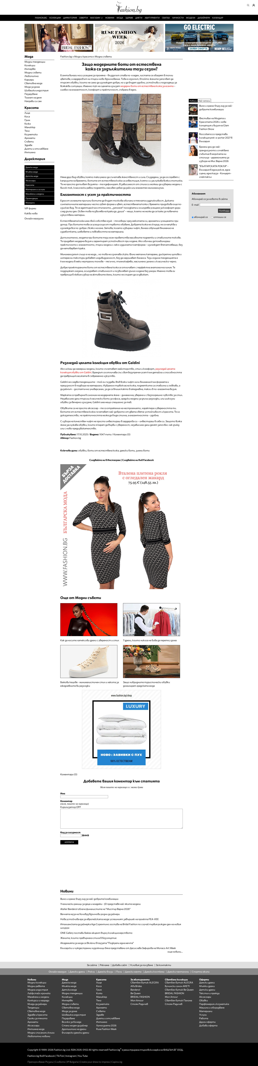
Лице (27, 112)
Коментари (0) (121, 434)
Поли (119, 971)
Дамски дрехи (77, 971)
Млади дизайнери (37, 1003)
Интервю (30, 68)
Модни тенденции (34, 61)
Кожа (27, 123)
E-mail (195, 204)
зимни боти (143, 450)
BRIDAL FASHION (140, 996)
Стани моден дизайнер (75, 1025)
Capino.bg (116, 1061)
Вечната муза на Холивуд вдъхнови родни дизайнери (90, 914)
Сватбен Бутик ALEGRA (144, 982)
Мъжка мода (32, 171)
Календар (217, 17)
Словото (60, 1061)
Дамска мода (32, 167)
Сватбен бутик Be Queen (179, 989)
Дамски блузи (105, 971)
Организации (32, 198)
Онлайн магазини (34, 218)
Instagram (71, 1055)
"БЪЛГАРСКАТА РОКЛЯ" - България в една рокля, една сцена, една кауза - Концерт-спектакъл (215, 171)
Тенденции (33, 1007)
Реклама (104, 965)
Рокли (91, 971)
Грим (27, 120)
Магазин (95, 17)
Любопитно (31, 76)
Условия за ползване (141, 965)
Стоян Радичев (139, 1003)
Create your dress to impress (95, 1061)
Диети (138, 17)
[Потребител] (255, 5)
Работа (203, 1018)
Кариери (29, 79)
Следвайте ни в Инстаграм (104, 460)
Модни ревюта (36, 986)
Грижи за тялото (37, 1018)
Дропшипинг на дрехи (74, 1029)
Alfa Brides (136, 986)
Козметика (30, 134)
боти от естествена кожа (103, 450)
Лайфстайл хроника (38, 993)
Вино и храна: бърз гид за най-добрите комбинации (89, 898)
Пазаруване (30, 93)
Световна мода (33, 83)
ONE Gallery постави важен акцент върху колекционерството (96, 932)
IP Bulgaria (72, 1061)
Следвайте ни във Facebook (138, 460)
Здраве (129, 17)
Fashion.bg (41, 17)
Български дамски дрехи (75, 1032)
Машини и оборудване (211, 1007)
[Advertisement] (121, 865)
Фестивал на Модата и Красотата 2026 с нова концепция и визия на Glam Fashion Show (214, 123)
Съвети (29, 141)
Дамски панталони (178, 971)
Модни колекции (36, 982)
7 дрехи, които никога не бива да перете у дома (150, 640)
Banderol (135, 989)
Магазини (30, 202)
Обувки (203, 1000)
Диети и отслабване (36, 148)
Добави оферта (208, 1025)
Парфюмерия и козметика (214, 1003)
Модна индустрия (37, 989)
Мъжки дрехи (207, 986)
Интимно (30, 152)
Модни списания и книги (40, 1032)
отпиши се (220, 216)
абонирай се (201, 216)
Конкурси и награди (38, 1000)
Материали (205, 1011)
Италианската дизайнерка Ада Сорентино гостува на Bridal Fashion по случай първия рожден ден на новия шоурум (120, 926)
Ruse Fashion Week (106, 1029)
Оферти (83, 17)
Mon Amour (136, 1000)
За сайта (92, 965)
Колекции (55, 17)
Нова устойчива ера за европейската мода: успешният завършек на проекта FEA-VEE (109, 919)
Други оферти (207, 1021)
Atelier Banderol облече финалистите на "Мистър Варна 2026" (95, 908)
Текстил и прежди (209, 993)
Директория (70, 17)
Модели (190, 17)
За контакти (163, 965)
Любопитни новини (38, 1036)
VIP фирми (30, 208)
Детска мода (32, 176)
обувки (82, 450)
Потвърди (224, 210)
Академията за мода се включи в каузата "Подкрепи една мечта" (97, 942)
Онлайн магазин (57, 971)
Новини (109, 17)
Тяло (27, 130)
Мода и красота (83, 56)
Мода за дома (32, 86)
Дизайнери (204, 17)
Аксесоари (31, 180)
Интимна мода (35, 1029)
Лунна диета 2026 (106, 1025)
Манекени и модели (35, 194)
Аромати (29, 137)
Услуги (203, 1014)
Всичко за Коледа (71, 1021)
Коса (27, 116)
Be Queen (135, 993)
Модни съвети (103, 56)
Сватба (166, 17)
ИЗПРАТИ (69, 842)
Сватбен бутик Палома (178, 1000)
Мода (120, 17)
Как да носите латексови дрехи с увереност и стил (89, 640)
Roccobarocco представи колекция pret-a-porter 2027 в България (215, 138)
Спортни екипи (200, 971)
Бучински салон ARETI (177, 986)
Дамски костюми (154, 971)
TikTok (60, 1055)
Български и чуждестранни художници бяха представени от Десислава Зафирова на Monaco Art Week (118, 948)
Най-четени (204, 100)
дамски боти (127, 450)
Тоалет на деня (33, 97)
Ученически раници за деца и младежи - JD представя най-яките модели (100, 903)
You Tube (83, 1055)
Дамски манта (133, 971)
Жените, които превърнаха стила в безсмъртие (88, 937)
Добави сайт (119, 965)
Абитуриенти (152, 17)
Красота (30, 185)
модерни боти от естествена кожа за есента (146, 86)
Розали (49, 1061)
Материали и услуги (35, 189)
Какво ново (31, 213)
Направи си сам (33, 101)
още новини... (175, 951)
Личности (178, 17)
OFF (78, 807)
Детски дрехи (207, 989)
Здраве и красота (37, 1014)
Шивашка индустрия (36, 90)
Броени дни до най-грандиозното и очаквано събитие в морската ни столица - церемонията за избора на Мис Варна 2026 (214, 153)
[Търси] (249, 5)
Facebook (49, 1055)
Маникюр (29, 127)
